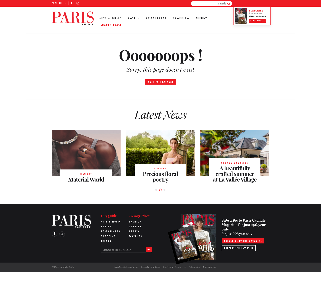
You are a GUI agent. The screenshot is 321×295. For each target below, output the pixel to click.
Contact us (180, 267)
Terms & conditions (150, 267)
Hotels (133, 18)
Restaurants (156, 18)
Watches (135, 236)
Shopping (181, 18)
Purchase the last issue (239, 248)
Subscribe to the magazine (243, 240)
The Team (168, 267)
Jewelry (135, 226)
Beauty (134, 231)
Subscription (209, 267)
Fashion (135, 221)
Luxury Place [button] (111, 25)
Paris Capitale (61, 267)
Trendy (201, 18)
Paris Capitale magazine (126, 267)
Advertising (195, 267)
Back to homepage (161, 82)
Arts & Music (110, 18)
